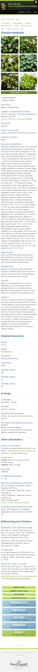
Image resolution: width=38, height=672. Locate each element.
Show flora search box (10, 19)
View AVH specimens (19, 625)
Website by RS (19, 655)
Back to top (19, 645)
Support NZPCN (19, 633)
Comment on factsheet (19, 591)
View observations (18, 603)
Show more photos (19, 93)
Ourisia (3, 345)
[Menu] (36, 2)
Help (32, 111)
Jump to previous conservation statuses (16, 119)
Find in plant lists (19, 598)
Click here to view (18, 611)
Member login (24, 12)
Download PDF (19, 587)
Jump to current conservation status (15, 502)
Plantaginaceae (7, 352)
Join (35, 12)
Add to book (19, 594)
